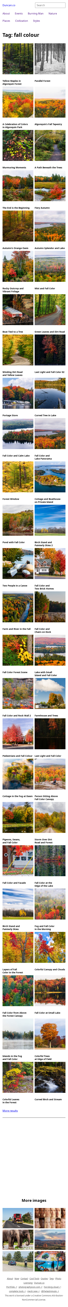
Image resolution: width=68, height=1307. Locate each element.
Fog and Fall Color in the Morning (44, 928)
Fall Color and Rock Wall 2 (17, 715)
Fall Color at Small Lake (47, 1012)
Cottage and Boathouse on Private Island (47, 500)
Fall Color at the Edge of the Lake (44, 884)
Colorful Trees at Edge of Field (43, 1058)
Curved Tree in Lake (45, 415)
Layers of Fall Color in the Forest (13, 971)
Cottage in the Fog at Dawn (18, 796)
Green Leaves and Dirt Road (50, 331)
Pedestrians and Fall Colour (17, 755)
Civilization (21, 21)
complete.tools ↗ (17, 1291)
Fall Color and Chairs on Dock (43, 630)
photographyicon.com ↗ (30, 1287)
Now (17, 1278)
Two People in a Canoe (15, 585)
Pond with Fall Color (14, 542)
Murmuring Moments (14, 167)
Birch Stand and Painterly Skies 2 (44, 544)
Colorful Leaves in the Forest (11, 1101)
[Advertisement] (34, 1158)
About (6, 13)
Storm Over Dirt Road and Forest (44, 841)
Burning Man (35, 13)
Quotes (44, 1278)
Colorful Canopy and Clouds (50, 969)
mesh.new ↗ (33, 1291)
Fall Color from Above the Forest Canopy (14, 1014)
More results (10, 1110)
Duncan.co (9, 5)
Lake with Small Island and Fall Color (46, 674)
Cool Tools (34, 1278)
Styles (36, 21)
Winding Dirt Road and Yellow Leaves (13, 374)
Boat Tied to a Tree (13, 331)
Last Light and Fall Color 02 (49, 372)
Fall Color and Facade (14, 882)
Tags (51, 1278)
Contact (24, 1278)
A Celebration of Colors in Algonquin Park (15, 126)
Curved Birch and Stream (48, 1099)
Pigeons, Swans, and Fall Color (11, 841)
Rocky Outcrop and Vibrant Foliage (13, 290)
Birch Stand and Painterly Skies (11, 928)
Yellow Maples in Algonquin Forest (12, 82)
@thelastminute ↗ (50, 1291)
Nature (53, 13)
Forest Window (11, 498)
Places (6, 21)
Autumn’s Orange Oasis (15, 248)
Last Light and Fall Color (48, 755)
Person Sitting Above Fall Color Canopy (46, 798)
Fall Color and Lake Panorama (43, 457)
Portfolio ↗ (11, 1287)
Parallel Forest (42, 80)
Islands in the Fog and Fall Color (12, 1058)
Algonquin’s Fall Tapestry (48, 124)
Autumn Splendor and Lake (50, 248)
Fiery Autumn (42, 207)
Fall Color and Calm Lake (16, 455)
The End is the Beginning (16, 207)
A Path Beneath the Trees (48, 167)
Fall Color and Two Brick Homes (44, 587)
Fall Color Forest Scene (15, 672)
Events (19, 13)
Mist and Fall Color (45, 288)
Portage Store (10, 415)
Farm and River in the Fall (17, 628)
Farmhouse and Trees (46, 715)
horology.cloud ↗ (52, 1287)
